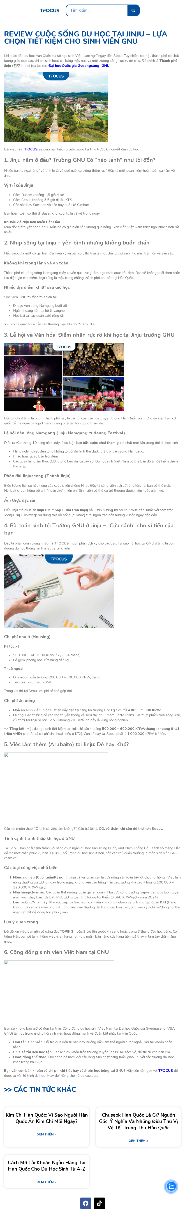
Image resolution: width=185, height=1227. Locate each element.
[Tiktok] (99, 1203)
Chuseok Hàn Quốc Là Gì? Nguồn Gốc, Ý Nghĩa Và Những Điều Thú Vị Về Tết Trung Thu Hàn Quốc (138, 1121)
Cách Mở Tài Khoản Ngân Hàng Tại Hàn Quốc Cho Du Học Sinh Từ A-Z (46, 1165)
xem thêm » (46, 1134)
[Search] (133, 10)
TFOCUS (30, 149)
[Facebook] (85, 1203)
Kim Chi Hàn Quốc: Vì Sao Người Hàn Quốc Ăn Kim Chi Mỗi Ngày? (47, 1118)
